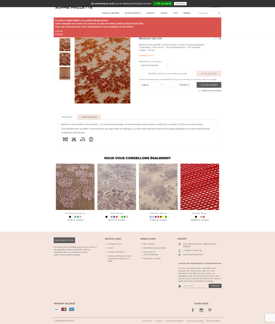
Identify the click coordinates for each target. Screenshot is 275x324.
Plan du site (147, 321)
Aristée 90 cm (199, 213)
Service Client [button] (113, 239)
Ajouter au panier (209, 85)
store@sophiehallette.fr (193, 254)
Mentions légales (213, 321)
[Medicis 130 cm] (64, 44)
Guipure (164, 13)
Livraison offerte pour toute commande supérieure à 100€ (120, 258)
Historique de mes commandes (150, 253)
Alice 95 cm (117, 213)
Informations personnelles (154, 248)
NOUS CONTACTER (209, 74)
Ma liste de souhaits (152, 258)
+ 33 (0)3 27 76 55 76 (192, 250)
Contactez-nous (115, 244)
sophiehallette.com (64, 240)
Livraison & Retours (116, 252)
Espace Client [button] (148, 239)
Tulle (175, 13)
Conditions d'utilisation (174, 321)
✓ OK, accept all (162, 3)
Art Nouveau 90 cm (75, 213)
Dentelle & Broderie (110, 13)
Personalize (180, 4)
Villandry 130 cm (158, 213)
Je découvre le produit (75, 167)
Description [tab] (67, 117)
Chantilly (150, 13)
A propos (158, 321)
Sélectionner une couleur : (151, 61)
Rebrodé (186, 13)
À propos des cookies (195, 321)
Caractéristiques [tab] (89, 117)
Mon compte (148, 244)
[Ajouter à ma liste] (215, 38)
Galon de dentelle (133, 13)
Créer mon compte (209, 79)
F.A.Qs (110, 248)
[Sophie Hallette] (74, 7)
